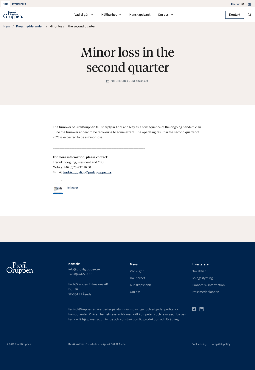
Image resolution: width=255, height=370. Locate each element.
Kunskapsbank (139, 14)
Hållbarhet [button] (109, 14)
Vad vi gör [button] (81, 14)
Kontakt (234, 14)
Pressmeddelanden (29, 26)
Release (72, 187)
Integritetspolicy (221, 344)
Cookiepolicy (199, 344)
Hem (6, 26)
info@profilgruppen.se (84, 269)
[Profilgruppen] (13, 14)
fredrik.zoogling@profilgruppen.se (87, 172)
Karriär (235, 4)
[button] (249, 14)
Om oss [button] (163, 14)
